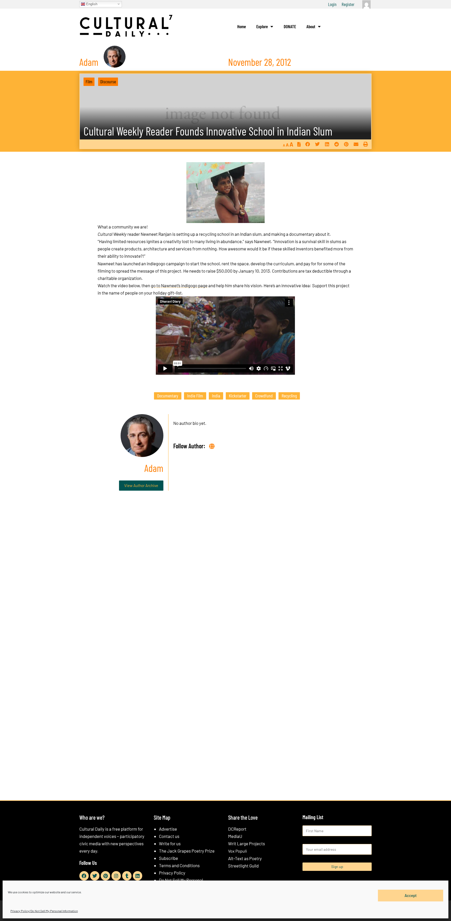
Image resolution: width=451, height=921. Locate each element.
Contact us (169, 836)
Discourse (108, 81)
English (91, 4)
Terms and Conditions (179, 865)
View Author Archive (141, 485)
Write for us (170, 843)
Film (89, 81)
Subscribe (168, 858)
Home (241, 26)
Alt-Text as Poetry (245, 858)
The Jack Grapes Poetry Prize (187, 850)
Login (332, 4)
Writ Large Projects (246, 843)
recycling (289, 395)
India (216, 395)
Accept (411, 895)
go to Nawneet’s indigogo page (179, 285)
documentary (167, 395)
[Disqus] (225, 574)
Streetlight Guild (243, 865)
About (310, 26)
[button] (307, 144)
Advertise (168, 828)
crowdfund (264, 395)
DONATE (290, 26)
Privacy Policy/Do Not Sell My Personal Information (44, 911)
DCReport (237, 828)
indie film (195, 395)
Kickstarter (237, 395)
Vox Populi (237, 850)
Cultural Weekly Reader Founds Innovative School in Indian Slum (208, 131)
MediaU (235, 836)
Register (348, 4)
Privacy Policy (172, 872)
